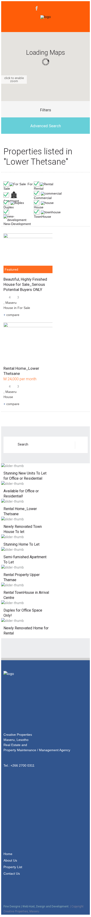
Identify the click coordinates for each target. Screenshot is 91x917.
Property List (13, 867)
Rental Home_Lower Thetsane (20, 511)
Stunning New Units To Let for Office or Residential (25, 476)
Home (8, 854)
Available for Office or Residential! (21, 493)
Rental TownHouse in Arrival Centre (26, 595)
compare (11, 315)
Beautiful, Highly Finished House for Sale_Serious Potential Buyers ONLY (25, 284)
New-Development (17, 224)
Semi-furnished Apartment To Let (25, 559)
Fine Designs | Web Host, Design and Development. (36, 906)
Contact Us (12, 873)
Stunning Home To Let (21, 544)
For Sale (24, 308)
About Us (10, 860)
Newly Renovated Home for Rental (26, 630)
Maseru (11, 302)
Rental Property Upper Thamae (22, 577)
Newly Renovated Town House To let (23, 529)
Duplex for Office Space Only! (23, 613)
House (8, 308)
